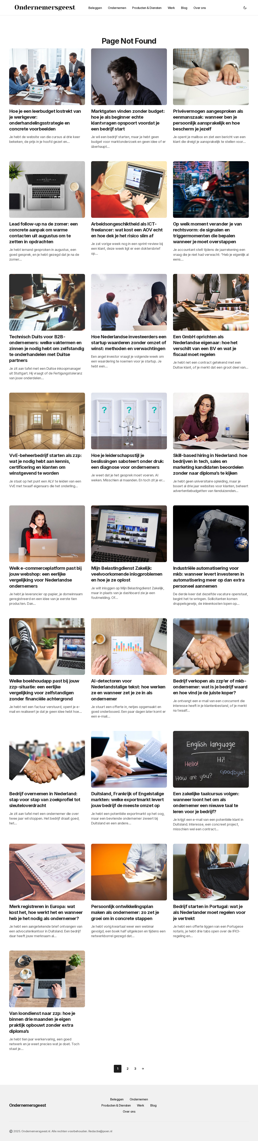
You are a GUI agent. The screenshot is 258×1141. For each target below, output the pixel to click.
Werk (140, 1105)
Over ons (129, 1111)
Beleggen (117, 1099)
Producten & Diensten (116, 1105)
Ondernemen (139, 1099)
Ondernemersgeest (27, 1105)
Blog (153, 1105)
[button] (245, 7)
